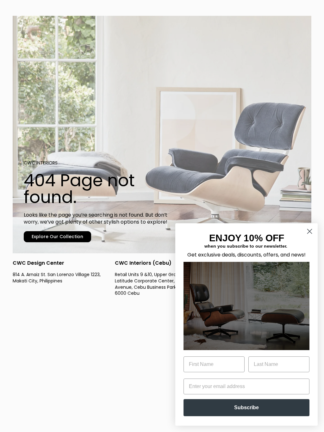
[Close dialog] (309, 231)
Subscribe (246, 407)
